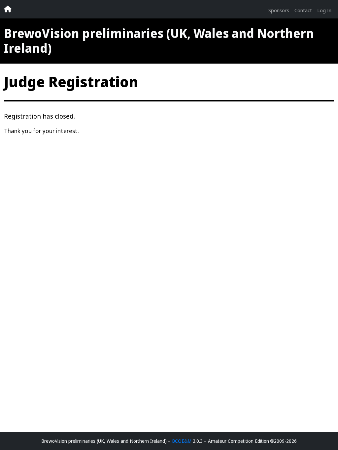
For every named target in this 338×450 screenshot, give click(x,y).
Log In (324, 10)
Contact (303, 10)
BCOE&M (181, 441)
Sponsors (278, 10)
